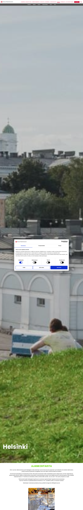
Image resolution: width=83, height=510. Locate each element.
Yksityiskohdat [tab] (41, 245)
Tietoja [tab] (59, 245)
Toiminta (29, 4)
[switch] (34, 262)
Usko (51, 4)
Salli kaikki (59, 267)
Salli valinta (41, 267)
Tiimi (55, 4)
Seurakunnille (45, 4)
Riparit (34, 4)
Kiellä (24, 267)
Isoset (39, 4)
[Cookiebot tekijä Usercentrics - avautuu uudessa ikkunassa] (62, 242)
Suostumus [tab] (23, 245)
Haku (81, 2)
